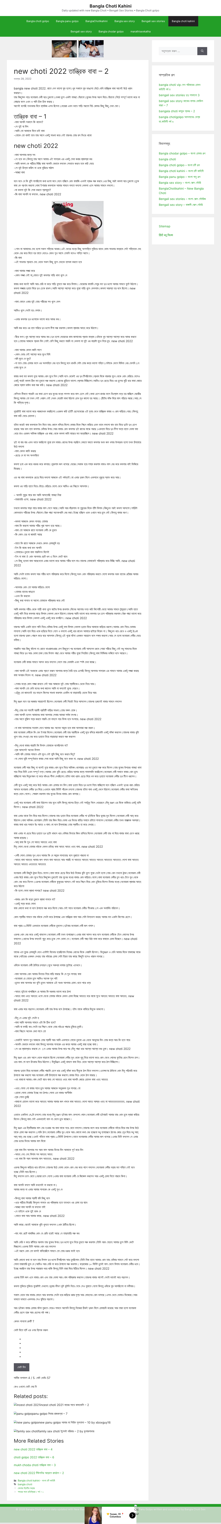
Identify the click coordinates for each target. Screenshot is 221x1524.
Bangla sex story (124, 21)
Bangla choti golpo (37, 21)
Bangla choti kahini (183, 21)
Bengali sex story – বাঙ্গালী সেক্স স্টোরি (181, 204)
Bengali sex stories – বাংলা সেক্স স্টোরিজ (182, 199)
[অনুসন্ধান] (202, 51)
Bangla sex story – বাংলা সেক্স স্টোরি (180, 182)
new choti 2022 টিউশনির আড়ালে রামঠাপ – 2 (39, 1473)
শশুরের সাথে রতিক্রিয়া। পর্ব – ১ (31, 1491)
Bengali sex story (81, 31)
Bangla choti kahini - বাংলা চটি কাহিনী (36, 1480)
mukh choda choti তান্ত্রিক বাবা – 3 (35, 1465)
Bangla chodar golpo (111, 31)
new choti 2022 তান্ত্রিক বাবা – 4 (33, 1449)
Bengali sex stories (153, 21)
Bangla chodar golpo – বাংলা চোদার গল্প (182, 153)
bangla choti (25, 1484)
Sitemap (164, 226)
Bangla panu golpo (67, 21)
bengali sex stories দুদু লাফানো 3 (179, 95)
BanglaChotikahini (96, 21)
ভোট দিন (21, 1367)
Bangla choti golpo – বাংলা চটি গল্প (179, 165)
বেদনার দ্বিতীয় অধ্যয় (26, 1488)
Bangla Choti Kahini (111, 6)
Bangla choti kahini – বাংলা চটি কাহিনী (181, 171)
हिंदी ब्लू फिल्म (166, 235)
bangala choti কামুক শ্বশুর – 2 (177, 111)
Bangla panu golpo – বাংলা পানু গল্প (179, 177)
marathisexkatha (141, 31)
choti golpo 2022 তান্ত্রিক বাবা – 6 (34, 1457)
